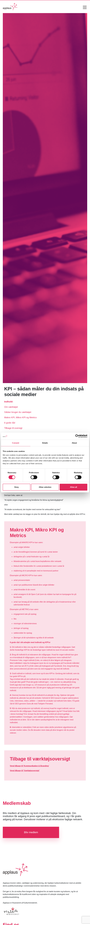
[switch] (34, 477)
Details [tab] (45, 443)
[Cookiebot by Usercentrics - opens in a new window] (77, 436)
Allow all (73, 487)
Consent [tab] (15, 443)
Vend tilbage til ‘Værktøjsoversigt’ (24, 771)
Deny (16, 487)
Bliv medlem (31, 832)
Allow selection (45, 487)
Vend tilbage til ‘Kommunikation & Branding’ (29, 766)
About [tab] (74, 443)
